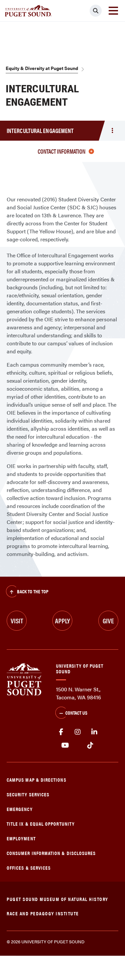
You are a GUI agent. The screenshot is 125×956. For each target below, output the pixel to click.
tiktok (90, 745)
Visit (17, 620)
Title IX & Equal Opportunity (41, 823)
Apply (62, 620)
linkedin (94, 732)
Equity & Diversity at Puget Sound (42, 68)
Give (108, 620)
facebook (61, 732)
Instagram (78, 732)
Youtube (65, 745)
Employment (21, 838)
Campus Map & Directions (36, 779)
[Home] (24, 678)
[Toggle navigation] (113, 10)
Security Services (28, 794)
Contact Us (76, 712)
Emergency (20, 808)
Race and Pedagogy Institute (43, 913)
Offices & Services (29, 867)
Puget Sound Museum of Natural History (57, 898)
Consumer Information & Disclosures (51, 852)
